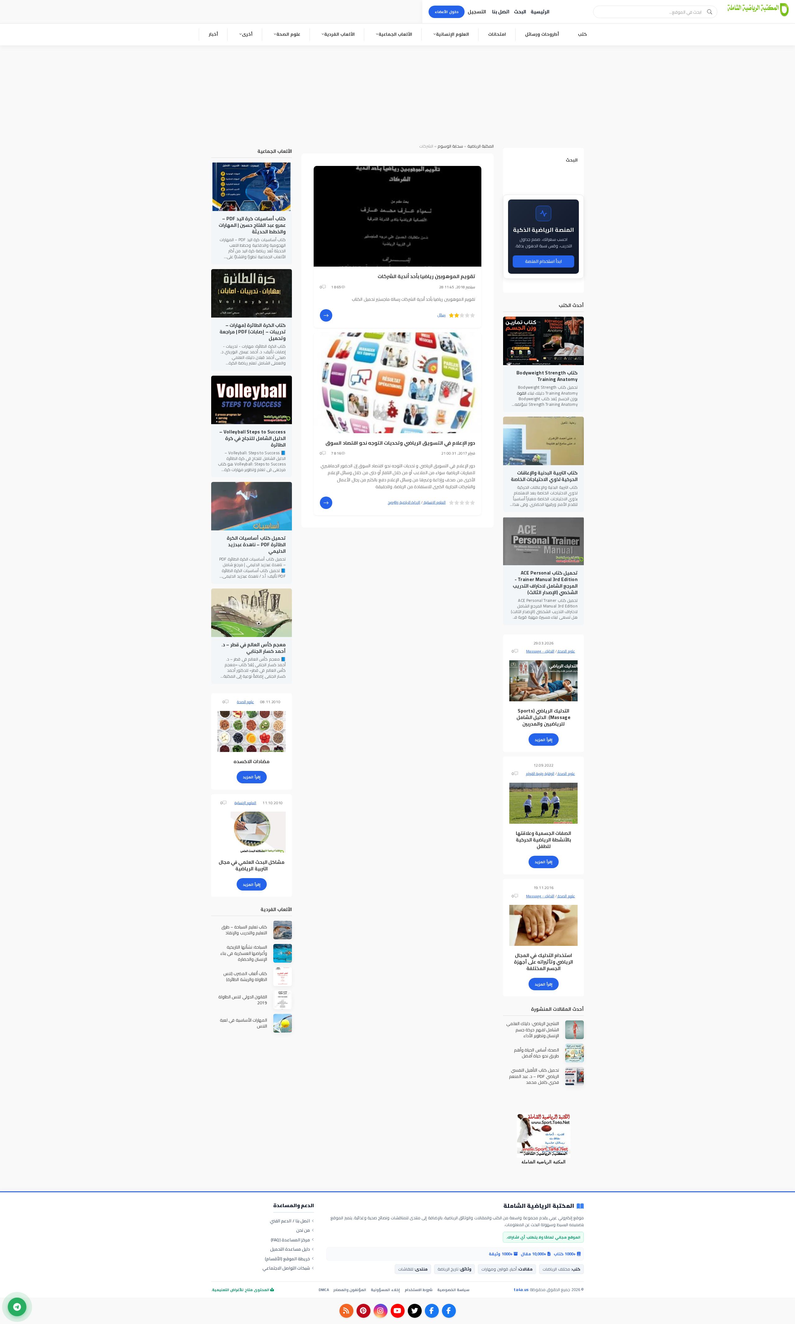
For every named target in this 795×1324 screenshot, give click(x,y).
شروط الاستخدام (419, 1290)
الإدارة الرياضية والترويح (404, 502)
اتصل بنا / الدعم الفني (290, 1220)
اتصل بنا (500, 11)
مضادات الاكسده (252, 761)
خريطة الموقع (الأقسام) (287, 1258)
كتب (582, 34)
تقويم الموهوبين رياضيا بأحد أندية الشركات (426, 276)
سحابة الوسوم (450, 146)
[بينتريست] (363, 1311)
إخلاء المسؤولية (385, 1290)
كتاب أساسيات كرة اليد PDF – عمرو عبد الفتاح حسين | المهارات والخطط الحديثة (252, 225)
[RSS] (346, 1311)
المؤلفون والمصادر (350, 1290)
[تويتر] (415, 1311)
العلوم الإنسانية (452, 34)
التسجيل (477, 11)
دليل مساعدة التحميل (290, 1249)
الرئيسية (540, 11)
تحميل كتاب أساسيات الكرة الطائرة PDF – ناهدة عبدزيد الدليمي (256, 544)
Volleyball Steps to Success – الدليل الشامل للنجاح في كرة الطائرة (252, 438)
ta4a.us (521, 1289)
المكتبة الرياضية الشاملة (538, 1206)
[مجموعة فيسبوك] (432, 1311)
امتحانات (497, 34)
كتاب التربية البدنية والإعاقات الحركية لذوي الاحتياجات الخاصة (544, 476)
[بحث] (709, 12)
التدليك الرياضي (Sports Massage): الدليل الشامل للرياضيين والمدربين (543, 717)
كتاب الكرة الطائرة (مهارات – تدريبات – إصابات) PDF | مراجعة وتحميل (253, 331)
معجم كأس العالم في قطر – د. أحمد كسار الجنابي (253, 647)
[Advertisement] (397, 91)
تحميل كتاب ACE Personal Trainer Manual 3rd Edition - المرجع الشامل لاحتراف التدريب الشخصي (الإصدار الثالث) (545, 583)
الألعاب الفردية (339, 34)
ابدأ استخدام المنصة (543, 261)
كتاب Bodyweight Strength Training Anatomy (547, 376)
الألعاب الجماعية (395, 34)
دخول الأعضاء (446, 11)
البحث (520, 11)
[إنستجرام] (381, 1311)
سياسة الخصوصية (453, 1290)
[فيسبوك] (449, 1311)
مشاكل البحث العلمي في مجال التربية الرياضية (251, 865)
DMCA (324, 1290)
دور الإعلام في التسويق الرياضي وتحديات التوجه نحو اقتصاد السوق (400, 442)
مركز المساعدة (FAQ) (290, 1239)
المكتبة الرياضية (480, 146)
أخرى (247, 34)
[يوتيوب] (398, 1311)
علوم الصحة (288, 34)
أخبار (213, 34)
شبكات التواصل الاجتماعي (286, 1268)
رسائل (442, 314)
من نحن (303, 1230)
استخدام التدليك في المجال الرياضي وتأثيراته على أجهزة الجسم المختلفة (543, 962)
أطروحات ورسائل (542, 34)
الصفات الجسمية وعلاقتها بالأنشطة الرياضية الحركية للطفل (543, 840)
